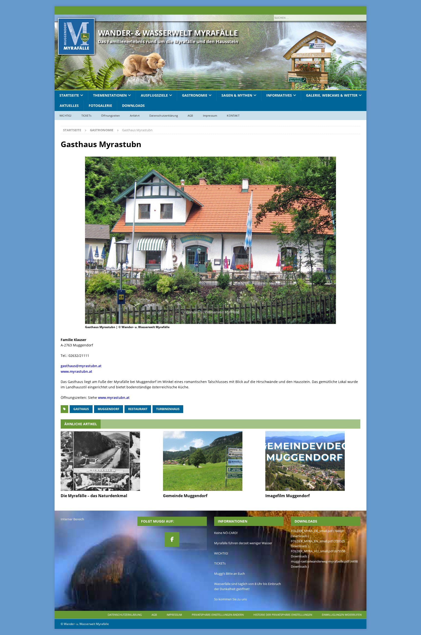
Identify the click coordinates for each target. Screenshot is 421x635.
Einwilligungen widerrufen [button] (342, 614)
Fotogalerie (100, 105)
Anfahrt (135, 115)
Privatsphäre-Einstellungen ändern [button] (218, 614)
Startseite (69, 95)
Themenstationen (110, 95)
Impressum (210, 115)
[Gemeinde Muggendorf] (210, 461)
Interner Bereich (72, 519)
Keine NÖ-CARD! (226, 533)
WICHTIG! (65, 115)
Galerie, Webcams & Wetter (331, 95)
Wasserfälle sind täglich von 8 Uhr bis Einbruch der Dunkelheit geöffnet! (247, 586)
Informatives (279, 95)
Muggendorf (108, 409)
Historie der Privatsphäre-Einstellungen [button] (282, 614)
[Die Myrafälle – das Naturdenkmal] (108, 461)
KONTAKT (233, 115)
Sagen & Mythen (236, 95)
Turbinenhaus (168, 409)
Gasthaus (81, 409)
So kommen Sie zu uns (230, 599)
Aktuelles (69, 105)
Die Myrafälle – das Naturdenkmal (94, 495)
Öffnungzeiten (110, 115)
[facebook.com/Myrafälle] (172, 539)
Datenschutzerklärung (163, 115)
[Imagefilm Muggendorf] (312, 461)
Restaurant (137, 409)
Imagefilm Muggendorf (287, 495)
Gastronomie (194, 95)
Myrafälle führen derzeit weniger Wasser (243, 543)
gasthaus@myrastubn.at (81, 365)
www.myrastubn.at (76, 371)
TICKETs (86, 115)
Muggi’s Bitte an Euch (229, 573)
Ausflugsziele (154, 95)
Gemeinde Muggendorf (185, 495)
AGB (190, 115)
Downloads (133, 105)
